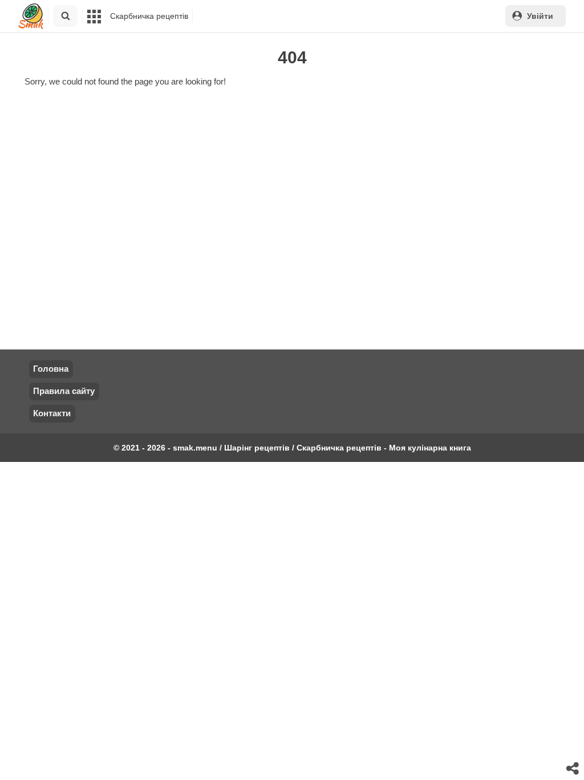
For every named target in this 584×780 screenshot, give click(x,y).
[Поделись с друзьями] (573, 769)
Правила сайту (64, 391)
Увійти (540, 16)
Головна (50, 368)
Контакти (52, 413)
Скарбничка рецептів (149, 16)
